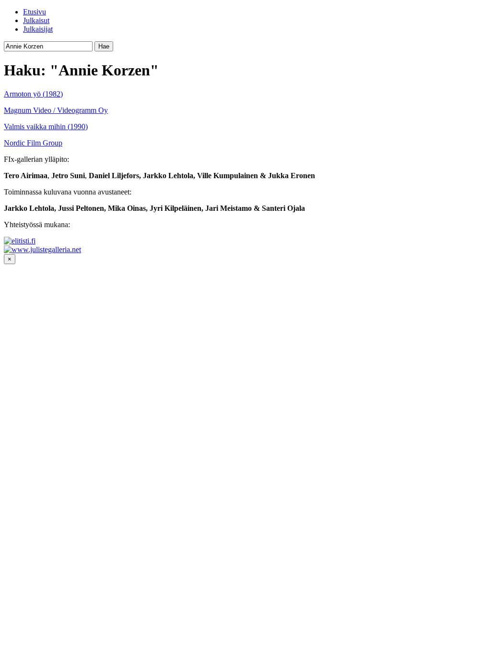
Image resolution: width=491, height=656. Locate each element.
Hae (103, 46)
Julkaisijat (38, 29)
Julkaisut (36, 20)
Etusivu (34, 12)
